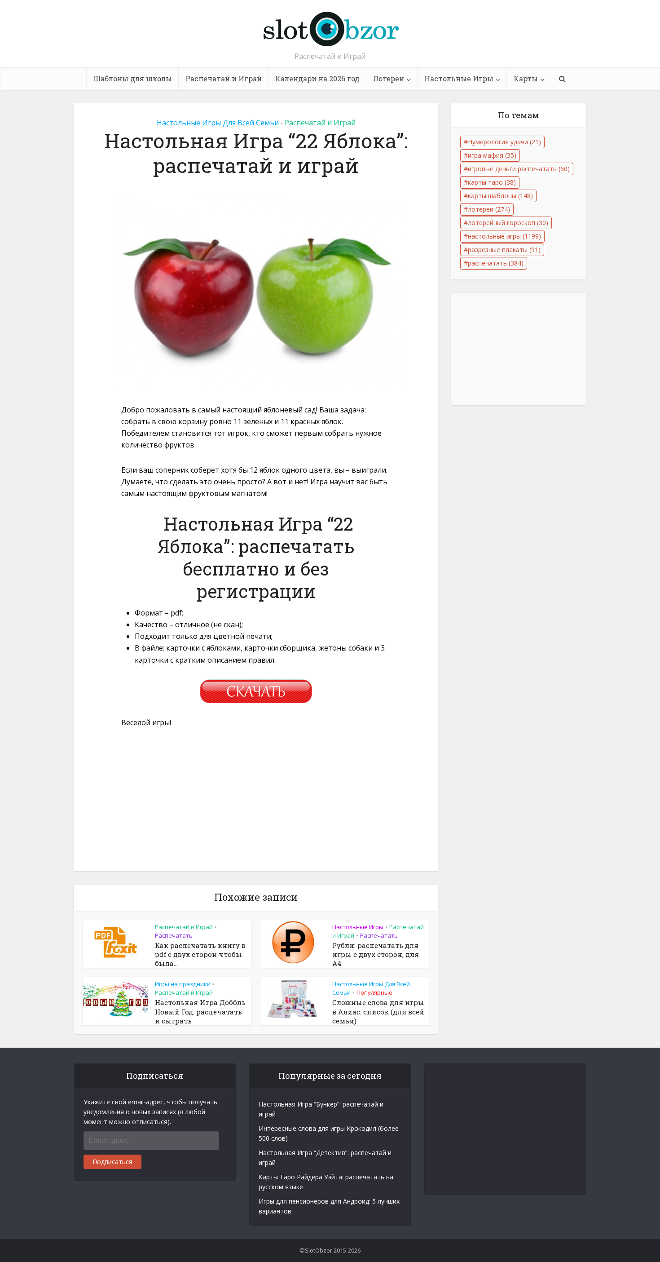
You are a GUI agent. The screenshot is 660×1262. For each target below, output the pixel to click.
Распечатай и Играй (223, 78)
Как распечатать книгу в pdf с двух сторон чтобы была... (200, 954)
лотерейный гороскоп (508, 222)
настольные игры (504, 236)
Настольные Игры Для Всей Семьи (218, 123)
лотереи (489, 209)
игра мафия (492, 155)
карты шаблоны (500, 195)
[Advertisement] (256, 805)
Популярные (374, 992)
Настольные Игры (458, 78)
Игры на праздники (183, 984)
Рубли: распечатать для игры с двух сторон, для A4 (375, 954)
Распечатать (174, 935)
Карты (526, 78)
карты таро (492, 182)
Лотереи (388, 78)
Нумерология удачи (504, 141)
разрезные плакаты (504, 249)
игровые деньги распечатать (519, 168)
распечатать (496, 263)
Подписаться (112, 1161)
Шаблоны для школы (132, 78)
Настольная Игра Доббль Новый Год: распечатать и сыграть (200, 1011)
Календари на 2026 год (317, 78)
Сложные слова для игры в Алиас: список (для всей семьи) (378, 1011)
